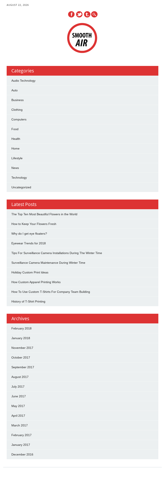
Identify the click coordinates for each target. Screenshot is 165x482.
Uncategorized (21, 187)
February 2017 (21, 435)
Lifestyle (17, 158)
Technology (19, 177)
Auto (14, 90)
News (15, 168)
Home (15, 148)
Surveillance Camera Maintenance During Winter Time (48, 262)
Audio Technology (23, 80)
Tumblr (87, 14)
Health (15, 138)
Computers (18, 119)
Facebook (71, 14)
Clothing (17, 109)
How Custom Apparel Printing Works (36, 282)
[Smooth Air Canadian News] (82, 52)
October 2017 (20, 357)
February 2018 (21, 328)
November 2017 (22, 347)
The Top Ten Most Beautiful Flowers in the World (44, 214)
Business (17, 100)
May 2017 (18, 406)
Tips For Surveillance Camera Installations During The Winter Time (56, 253)
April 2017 (18, 415)
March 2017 (19, 425)
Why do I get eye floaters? (29, 233)
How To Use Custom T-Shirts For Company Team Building (50, 291)
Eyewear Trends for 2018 (28, 243)
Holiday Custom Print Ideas (29, 272)
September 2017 (22, 367)
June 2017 (18, 396)
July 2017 (17, 386)
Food (14, 129)
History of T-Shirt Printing (28, 301)
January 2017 (20, 444)
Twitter (79, 14)
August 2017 (20, 377)
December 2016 (22, 454)
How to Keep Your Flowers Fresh (33, 224)
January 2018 (20, 338)
